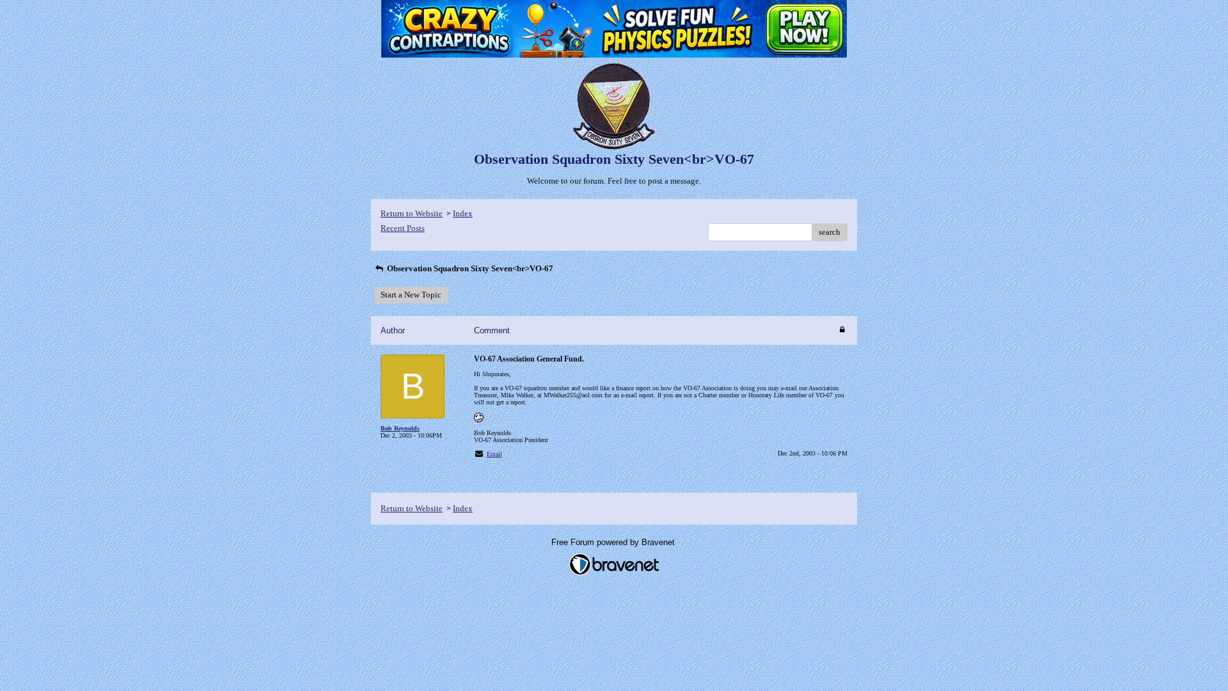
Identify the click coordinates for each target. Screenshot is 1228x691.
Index (463, 213)
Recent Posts (403, 228)
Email (494, 453)
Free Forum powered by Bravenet (614, 542)
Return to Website (412, 213)
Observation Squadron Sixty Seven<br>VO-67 (469, 268)
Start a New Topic (411, 294)
